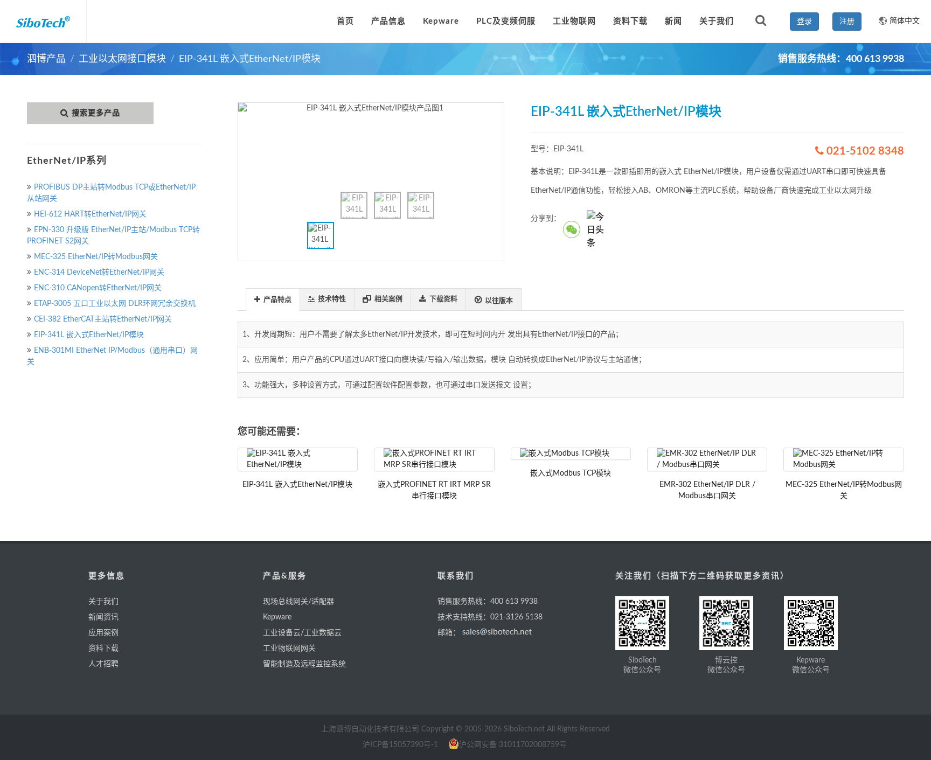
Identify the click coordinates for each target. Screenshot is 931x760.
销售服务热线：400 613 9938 (487, 601)
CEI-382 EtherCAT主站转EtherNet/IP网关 (103, 319)
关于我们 (103, 601)
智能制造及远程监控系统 (304, 664)
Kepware (277, 617)
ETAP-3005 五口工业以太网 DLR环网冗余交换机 (115, 304)
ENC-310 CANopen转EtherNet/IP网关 (98, 288)
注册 (846, 21)
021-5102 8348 (864, 151)
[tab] (273, 299)
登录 (804, 21)
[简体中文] (879, 16)
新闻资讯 (103, 617)
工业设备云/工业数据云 (302, 633)
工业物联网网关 (289, 648)
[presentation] (273, 300)
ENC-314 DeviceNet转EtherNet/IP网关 (99, 272)
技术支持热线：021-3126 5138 (490, 617)
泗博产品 (46, 59)
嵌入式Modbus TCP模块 (570, 473)
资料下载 (103, 648)
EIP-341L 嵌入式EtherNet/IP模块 (89, 335)
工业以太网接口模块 (122, 59)
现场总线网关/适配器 (298, 601)
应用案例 (103, 633)
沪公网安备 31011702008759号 (513, 745)
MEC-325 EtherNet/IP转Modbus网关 (96, 257)
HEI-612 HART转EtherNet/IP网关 (90, 214)
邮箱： (448, 633)
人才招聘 (103, 664)
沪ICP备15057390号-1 (400, 745)
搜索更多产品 (96, 113)
